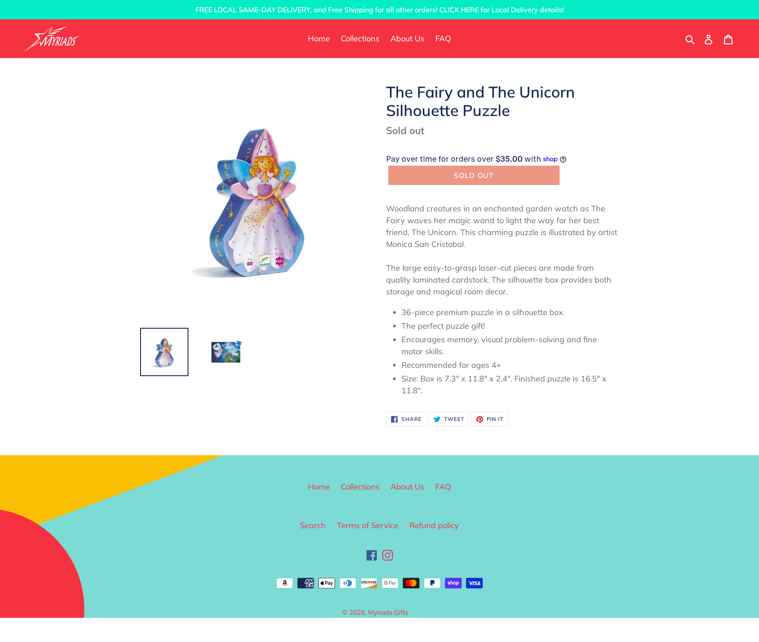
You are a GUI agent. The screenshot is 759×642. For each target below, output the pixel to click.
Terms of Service (367, 525)
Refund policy (434, 525)
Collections (360, 487)
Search (313, 525)
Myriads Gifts (388, 612)
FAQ (443, 487)
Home (319, 487)
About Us (407, 487)
